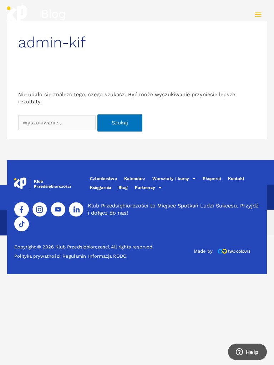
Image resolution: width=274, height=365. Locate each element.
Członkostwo (103, 178)
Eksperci (212, 178)
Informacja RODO (107, 256)
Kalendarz (134, 178)
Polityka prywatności (37, 256)
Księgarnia (100, 187)
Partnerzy (145, 187)
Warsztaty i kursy (170, 178)
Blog (123, 187)
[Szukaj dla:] (57, 122)
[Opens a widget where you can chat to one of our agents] (247, 352)
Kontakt (236, 178)
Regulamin (74, 256)
